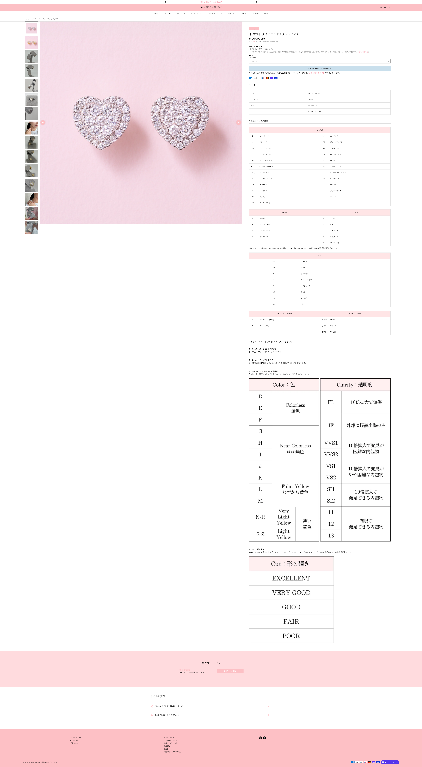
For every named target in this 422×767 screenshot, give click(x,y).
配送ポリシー (168, 749)
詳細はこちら (363, 52)
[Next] (238, 122)
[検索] (381, 7)
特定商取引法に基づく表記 (172, 752)
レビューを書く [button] (230, 671)
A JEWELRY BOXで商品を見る (319, 68)
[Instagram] (260, 738)
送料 (254, 42)
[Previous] (42, 122)
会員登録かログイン (317, 73)
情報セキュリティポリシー (172, 743)
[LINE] (264, 738)
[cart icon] (392, 7)
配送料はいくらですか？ (165, 715)
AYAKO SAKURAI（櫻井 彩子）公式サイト (43, 762)
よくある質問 (74, 740)
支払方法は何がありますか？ (167, 706)
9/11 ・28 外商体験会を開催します (211, 2)
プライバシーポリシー (171, 740)
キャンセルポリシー (170, 737)
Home (27, 19)
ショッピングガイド (76, 737)
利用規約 (167, 746)
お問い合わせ (74, 743)
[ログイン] (385, 7)
